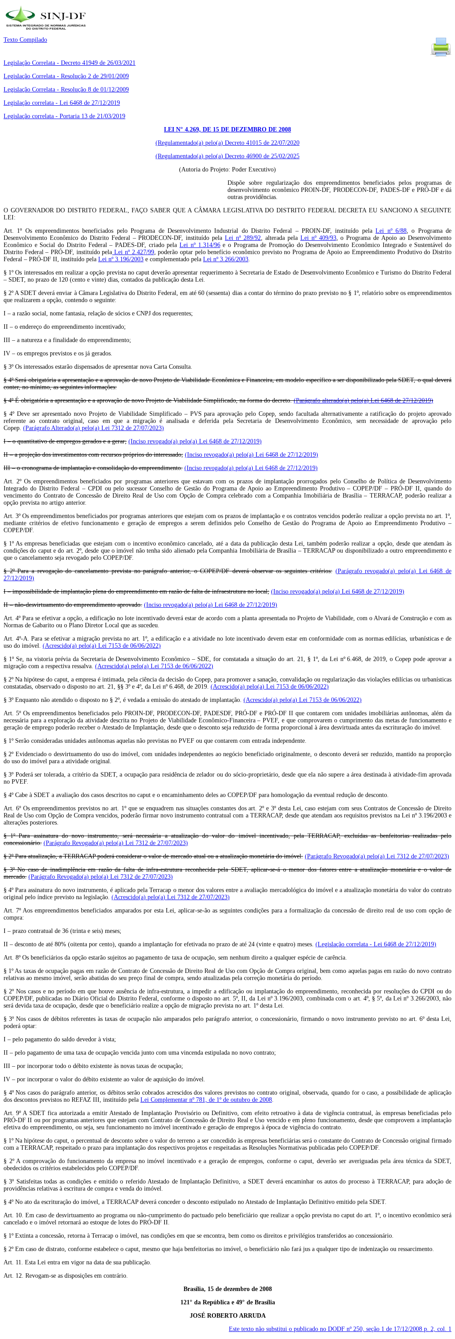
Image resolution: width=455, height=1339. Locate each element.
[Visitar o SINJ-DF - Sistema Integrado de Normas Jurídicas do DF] (47, 32)
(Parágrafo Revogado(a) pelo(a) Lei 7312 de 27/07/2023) (116, 843)
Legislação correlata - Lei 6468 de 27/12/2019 (62, 103)
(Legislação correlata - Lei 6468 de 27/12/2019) (375, 944)
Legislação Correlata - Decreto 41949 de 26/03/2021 (70, 63)
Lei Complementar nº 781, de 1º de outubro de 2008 (206, 1099)
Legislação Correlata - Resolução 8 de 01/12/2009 (66, 89)
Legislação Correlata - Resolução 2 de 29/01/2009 (66, 76)
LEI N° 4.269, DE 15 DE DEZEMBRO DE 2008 (227, 129)
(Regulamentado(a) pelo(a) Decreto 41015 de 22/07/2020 (227, 142)
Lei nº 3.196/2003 (121, 259)
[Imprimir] (440, 55)
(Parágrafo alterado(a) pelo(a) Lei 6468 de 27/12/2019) (363, 400)
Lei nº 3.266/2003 (225, 259)
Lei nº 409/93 (318, 238)
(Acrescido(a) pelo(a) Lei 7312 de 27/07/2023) (171, 897)
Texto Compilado (25, 39)
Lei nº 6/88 (391, 230)
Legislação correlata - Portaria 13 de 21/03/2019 (64, 116)
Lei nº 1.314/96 (200, 245)
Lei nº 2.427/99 (133, 252)
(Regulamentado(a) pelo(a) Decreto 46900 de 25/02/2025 (227, 156)
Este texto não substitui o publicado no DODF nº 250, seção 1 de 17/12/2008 (340, 1329)
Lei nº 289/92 (243, 238)
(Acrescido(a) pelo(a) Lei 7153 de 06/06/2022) (102, 645)
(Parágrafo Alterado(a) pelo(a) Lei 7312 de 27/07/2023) (93, 428)
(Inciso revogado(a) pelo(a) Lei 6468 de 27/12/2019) (195, 441)
